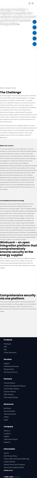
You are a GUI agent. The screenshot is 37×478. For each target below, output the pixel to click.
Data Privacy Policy (10, 456)
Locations (7, 433)
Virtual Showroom (10, 352)
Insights (6, 436)
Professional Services (11, 366)
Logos (6, 420)
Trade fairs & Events (10, 439)
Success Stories (9, 411)
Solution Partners (10, 392)
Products (8, 339)
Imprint (6, 453)
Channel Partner (9, 383)
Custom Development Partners (14, 386)
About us (7, 431)
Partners (8, 379)
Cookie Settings (9, 462)
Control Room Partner (11, 389)
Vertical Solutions (10, 414)
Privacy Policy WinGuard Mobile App (16, 459)
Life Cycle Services (10, 372)
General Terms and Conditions (14, 465)
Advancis (16, 477)
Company (8, 426)
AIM (5, 350)
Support (6, 363)
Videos (6, 417)
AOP (5, 347)
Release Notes (9, 369)
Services (8, 359)
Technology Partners (11, 397)
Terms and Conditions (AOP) (14, 467)
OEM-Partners (9, 394)
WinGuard (7, 344)
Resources (9, 404)
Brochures (7, 408)
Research (7, 442)
